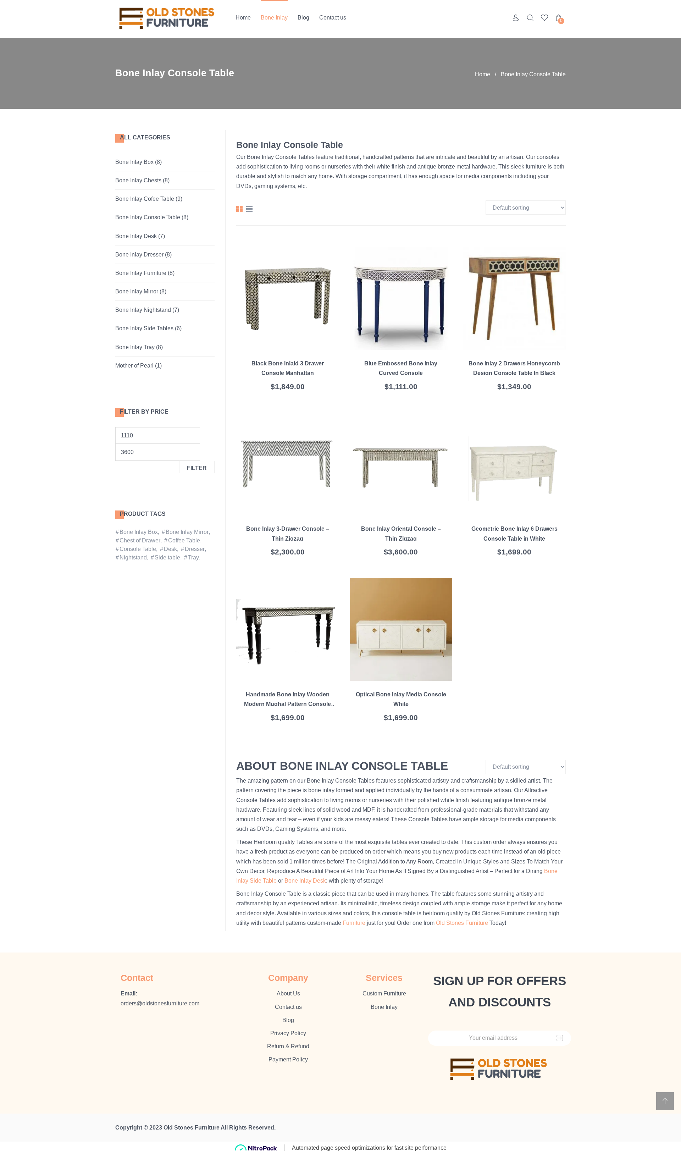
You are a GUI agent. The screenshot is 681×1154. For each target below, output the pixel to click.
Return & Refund (288, 1046)
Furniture (354, 923)
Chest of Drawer (140, 540)
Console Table (138, 549)
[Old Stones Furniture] (167, 19)
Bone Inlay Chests (138, 180)
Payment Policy (288, 1059)
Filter (197, 468)
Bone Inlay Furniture (140, 273)
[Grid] (239, 209)
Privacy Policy (288, 1033)
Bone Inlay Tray (135, 347)
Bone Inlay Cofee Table (144, 199)
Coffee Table (184, 540)
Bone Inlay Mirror (136, 291)
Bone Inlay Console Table (147, 217)
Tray (193, 557)
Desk (170, 549)
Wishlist (544, 18)
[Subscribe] (560, 1038)
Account (516, 18)
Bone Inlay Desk (136, 236)
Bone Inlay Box (134, 162)
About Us (288, 993)
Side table (167, 557)
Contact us (332, 18)
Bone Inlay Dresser (139, 255)
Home (243, 18)
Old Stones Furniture (462, 923)
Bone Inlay (274, 18)
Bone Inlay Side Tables (144, 328)
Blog (303, 18)
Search (530, 18)
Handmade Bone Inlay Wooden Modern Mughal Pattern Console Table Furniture (287, 704)
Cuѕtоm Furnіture (384, 993)
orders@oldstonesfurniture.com (160, 1003)
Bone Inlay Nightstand (143, 310)
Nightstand (133, 557)
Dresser (195, 549)
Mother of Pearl (134, 366)
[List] (249, 209)
